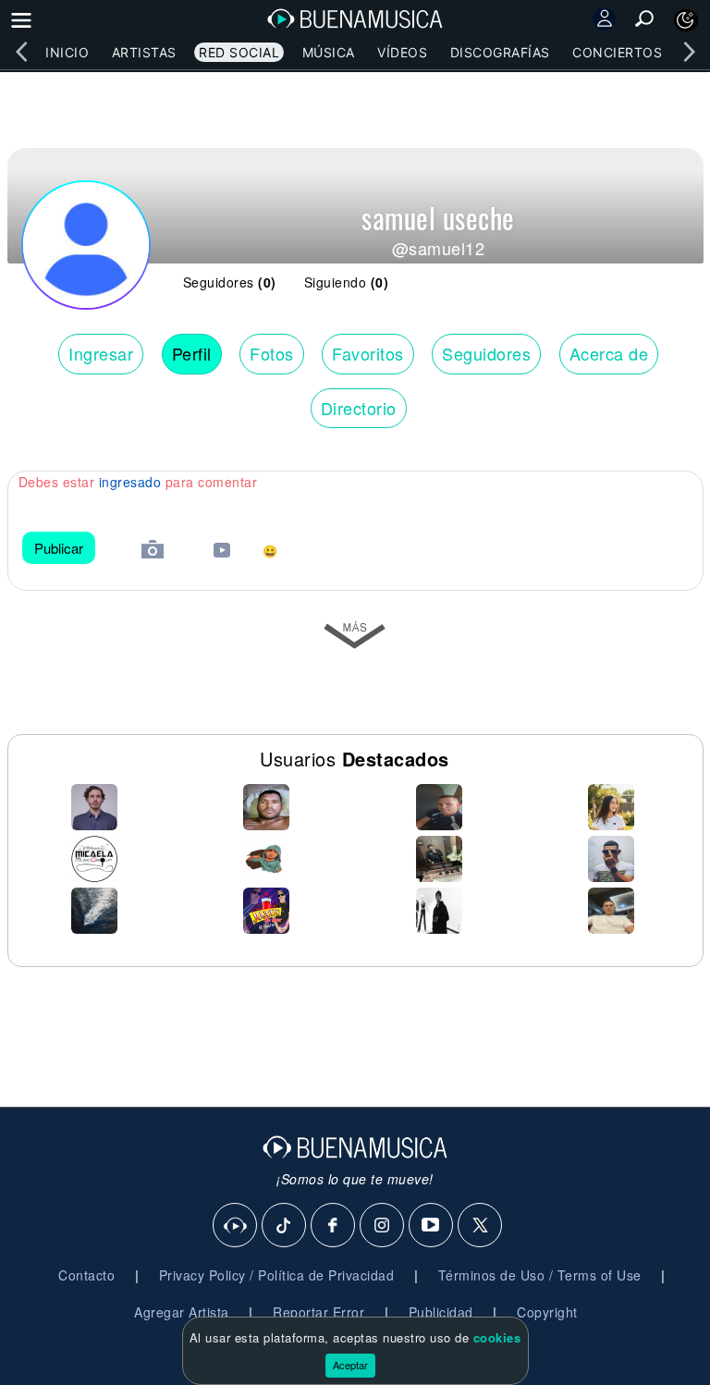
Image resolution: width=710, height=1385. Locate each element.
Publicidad (441, 1312)
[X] (481, 1226)
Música (328, 52)
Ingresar (100, 353)
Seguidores (486, 353)
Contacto (86, 1275)
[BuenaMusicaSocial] (236, 1226)
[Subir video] (222, 552)
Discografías (500, 52)
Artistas (144, 52)
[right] (689, 52)
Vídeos (402, 52)
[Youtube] (432, 1226)
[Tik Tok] (285, 1226)
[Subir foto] (152, 551)
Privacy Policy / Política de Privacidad (277, 1275)
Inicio (67, 52)
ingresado (130, 481)
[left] (21, 52)
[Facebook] (334, 1226)
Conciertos (617, 52)
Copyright (547, 1312)
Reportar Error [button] (318, 1312)
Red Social (239, 52)
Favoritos (368, 353)
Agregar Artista (181, 1312)
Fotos (272, 353)
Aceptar (350, 1364)
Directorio (359, 408)
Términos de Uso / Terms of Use (540, 1275)
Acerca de (609, 353)
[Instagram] (383, 1226)
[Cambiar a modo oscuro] (686, 20)
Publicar (58, 548)
